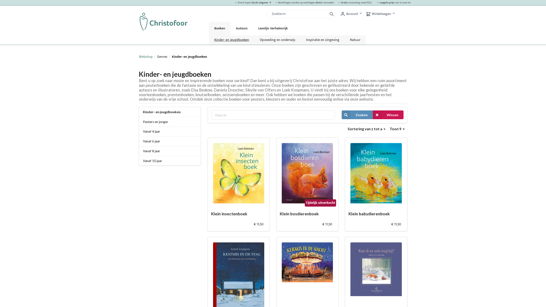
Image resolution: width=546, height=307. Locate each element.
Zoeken (362, 115)
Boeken (219, 28)
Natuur (355, 40)
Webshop (146, 57)
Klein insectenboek (229, 213)
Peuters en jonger (155, 122)
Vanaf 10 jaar (152, 161)
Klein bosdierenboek (299, 213)
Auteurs (242, 28)
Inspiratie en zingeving (322, 40)
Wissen (392, 115)
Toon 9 (396, 129)
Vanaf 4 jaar (151, 131)
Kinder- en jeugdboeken (231, 40)
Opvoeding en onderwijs (277, 40)
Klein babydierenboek (369, 213)
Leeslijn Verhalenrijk (273, 28)
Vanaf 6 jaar (151, 141)
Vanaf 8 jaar (151, 151)
